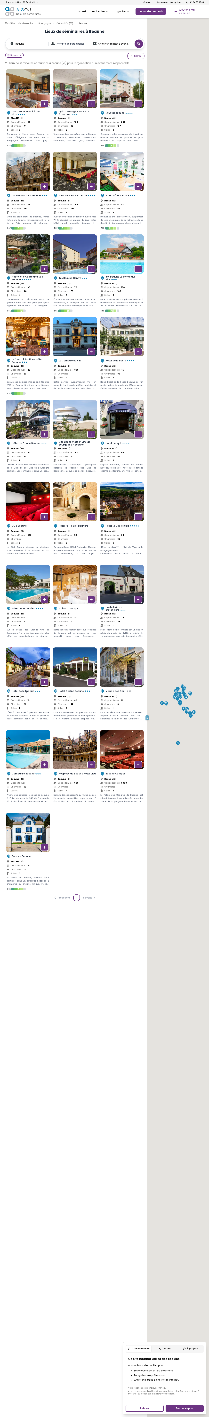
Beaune (20, 43)
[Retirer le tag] (20, 55)
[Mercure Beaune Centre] (74, 191)
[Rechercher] (139, 44)
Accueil (82, 11)
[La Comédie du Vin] (74, 356)
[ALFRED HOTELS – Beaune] (28, 191)
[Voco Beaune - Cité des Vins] (28, 109)
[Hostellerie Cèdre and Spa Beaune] (28, 274)
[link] (187, 11)
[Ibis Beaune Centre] (74, 274)
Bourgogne (45, 23)
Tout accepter (184, 1408)
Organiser (120, 11)
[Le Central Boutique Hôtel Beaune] (28, 356)
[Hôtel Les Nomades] (28, 604)
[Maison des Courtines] (121, 687)
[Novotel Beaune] (121, 109)
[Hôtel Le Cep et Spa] (121, 522)
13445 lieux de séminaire (19, 23)
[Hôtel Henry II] (121, 439)
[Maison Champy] (74, 604)
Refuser (144, 1408)
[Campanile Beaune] (28, 769)
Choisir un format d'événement (114, 43)
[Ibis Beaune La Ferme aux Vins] (121, 274)
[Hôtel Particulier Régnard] (74, 522)
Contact (147, 2)
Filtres (138, 56)
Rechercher (98, 11)
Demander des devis (150, 11)
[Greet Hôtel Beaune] (121, 191)
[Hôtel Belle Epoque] (28, 687)
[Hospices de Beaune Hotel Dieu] (74, 769)
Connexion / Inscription (169, 2)
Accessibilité (14, 2)
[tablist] (165, 1349)
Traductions (32, 2)
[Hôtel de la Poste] (121, 356)
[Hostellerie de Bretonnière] (121, 604)
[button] (190, 713)
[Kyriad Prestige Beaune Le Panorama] (74, 109)
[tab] (138, 1348)
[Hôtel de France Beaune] (28, 439)
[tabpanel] (165, 1376)
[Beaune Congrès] (121, 769)
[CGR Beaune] (28, 522)
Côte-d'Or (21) (64, 23)
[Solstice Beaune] (28, 852)
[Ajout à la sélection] (44, 104)
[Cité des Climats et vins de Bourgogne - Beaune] (74, 439)
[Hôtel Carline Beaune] (74, 687)
